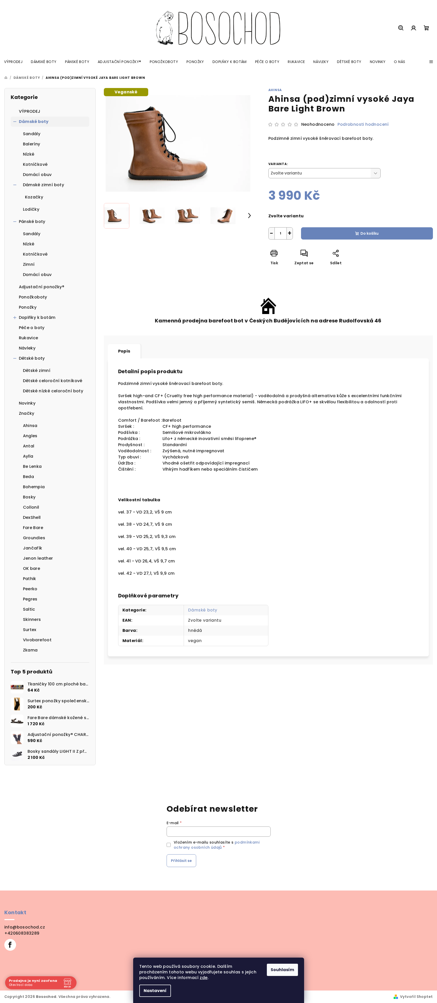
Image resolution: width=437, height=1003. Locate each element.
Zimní (29, 264)
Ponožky (28, 307)
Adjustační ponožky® (42, 287)
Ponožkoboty (33, 297)
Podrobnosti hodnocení (363, 124)
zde (203, 978)
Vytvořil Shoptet (416, 996)
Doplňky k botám (37, 317)
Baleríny (31, 144)
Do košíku (369, 233)
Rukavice (28, 338)
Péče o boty (32, 328)
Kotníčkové (35, 164)
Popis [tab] (124, 351)
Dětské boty (32, 358)
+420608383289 (22, 933)
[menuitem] (13, 62)
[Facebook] (10, 945)
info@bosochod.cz (24, 927)
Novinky (27, 403)
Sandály (32, 134)
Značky (26, 413)
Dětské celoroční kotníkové (52, 381)
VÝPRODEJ (30, 111)
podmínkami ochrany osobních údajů (216, 845)
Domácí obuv (37, 175)
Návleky (27, 348)
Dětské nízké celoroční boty (53, 391)
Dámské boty (34, 121)
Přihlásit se (181, 860)
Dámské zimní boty (43, 185)
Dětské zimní (37, 370)
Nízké (28, 154)
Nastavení (155, 991)
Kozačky (34, 197)
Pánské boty (32, 221)
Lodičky (31, 209)
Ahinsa (275, 90)
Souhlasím (282, 970)
